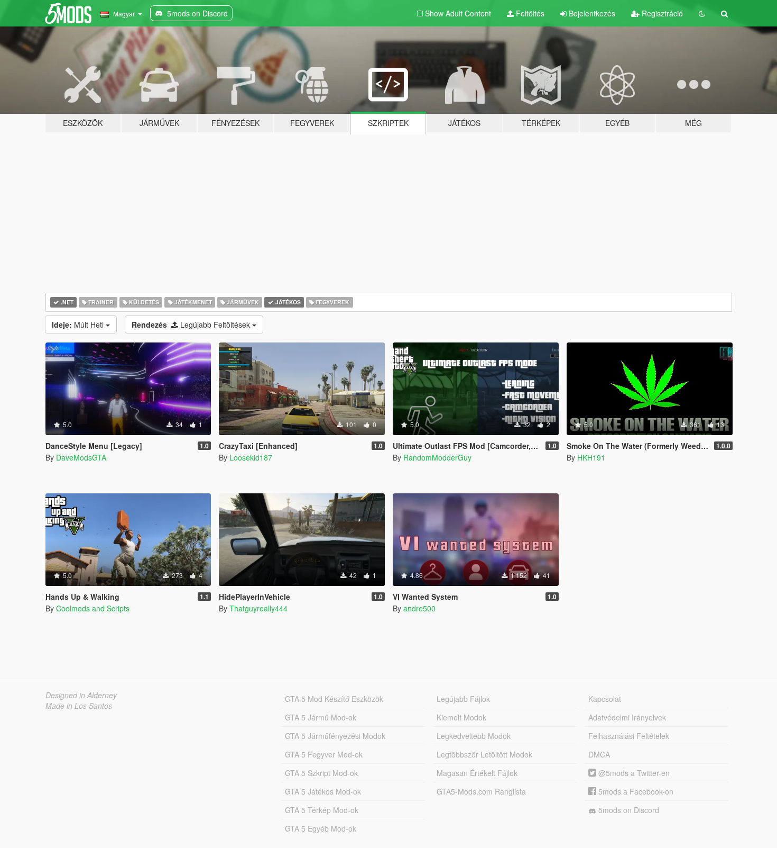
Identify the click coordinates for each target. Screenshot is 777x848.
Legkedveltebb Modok (474, 735)
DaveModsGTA (81, 457)
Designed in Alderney (81, 695)
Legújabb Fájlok (463, 698)
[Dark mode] (702, 13)
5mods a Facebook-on (634, 791)
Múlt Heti (79, 324)
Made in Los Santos (78, 705)
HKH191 (591, 457)
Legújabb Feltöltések (192, 324)
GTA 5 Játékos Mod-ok (323, 791)
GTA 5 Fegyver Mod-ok (324, 754)
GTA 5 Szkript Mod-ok (321, 773)
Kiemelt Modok (461, 717)
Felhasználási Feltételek (628, 735)
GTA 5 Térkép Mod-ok (321, 810)
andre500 (419, 608)
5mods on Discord (627, 810)
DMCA (599, 754)
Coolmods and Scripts (93, 608)
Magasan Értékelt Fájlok (477, 773)
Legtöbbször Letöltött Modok (484, 754)
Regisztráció (661, 13)
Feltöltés (529, 13)
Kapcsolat (604, 698)
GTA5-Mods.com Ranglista (481, 791)
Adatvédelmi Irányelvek (627, 717)
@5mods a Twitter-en (633, 773)
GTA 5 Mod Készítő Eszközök (334, 698)
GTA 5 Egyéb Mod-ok (320, 828)
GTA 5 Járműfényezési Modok (335, 735)
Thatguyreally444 (258, 608)
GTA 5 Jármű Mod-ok (320, 717)
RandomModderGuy (437, 457)
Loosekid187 (250, 457)
